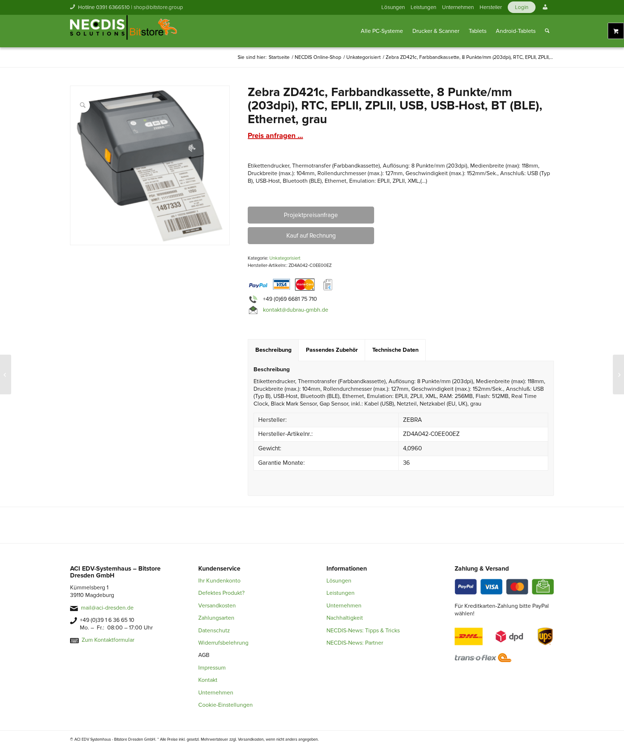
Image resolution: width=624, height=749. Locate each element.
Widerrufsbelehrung (223, 642)
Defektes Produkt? (221, 593)
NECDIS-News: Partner (354, 642)
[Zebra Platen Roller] (5, 374)
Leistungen (423, 7)
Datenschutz (214, 630)
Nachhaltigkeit (344, 618)
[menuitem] (393, 7)
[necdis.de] (124, 31)
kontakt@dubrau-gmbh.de (295, 309)
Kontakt (207, 680)
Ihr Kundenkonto (219, 580)
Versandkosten (217, 605)
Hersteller (491, 7)
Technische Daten (395, 350)
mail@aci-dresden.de (107, 607)
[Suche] (547, 31)
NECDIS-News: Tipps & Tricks (363, 630)
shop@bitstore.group (158, 7)
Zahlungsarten (216, 618)
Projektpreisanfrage (311, 215)
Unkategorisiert (284, 258)
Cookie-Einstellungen (225, 705)
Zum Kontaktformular (108, 640)
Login (521, 7)
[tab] (273, 350)
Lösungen (393, 7)
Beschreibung (273, 350)
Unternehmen (458, 7)
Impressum (212, 667)
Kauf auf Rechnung (311, 235)
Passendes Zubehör (332, 350)
